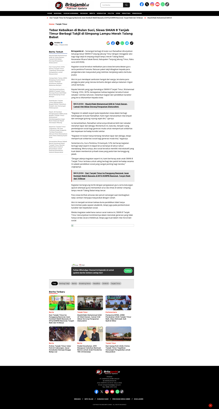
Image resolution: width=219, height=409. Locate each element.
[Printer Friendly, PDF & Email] (78, 265)
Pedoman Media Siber (121, 399)
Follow (128, 271)
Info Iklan (89, 399)
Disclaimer (138, 399)
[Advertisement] (184, 56)
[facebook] (142, 6)
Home (49, 13)
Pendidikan (137, 13)
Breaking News (84, 283)
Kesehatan (101, 13)
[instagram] (152, 6)
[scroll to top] (210, 405)
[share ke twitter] (118, 44)
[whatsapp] (163, 6)
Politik (111, 13)
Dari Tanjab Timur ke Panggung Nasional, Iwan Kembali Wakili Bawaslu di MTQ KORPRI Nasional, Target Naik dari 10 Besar (96, 18)
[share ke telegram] (127, 44)
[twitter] (147, 6)
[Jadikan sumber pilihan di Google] (108, 44)
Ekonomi (84, 13)
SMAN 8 (105, 283)
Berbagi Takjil (64, 283)
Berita (92, 13)
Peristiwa (126, 13)
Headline (96, 283)
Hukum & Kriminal (71, 13)
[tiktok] (167, 6)
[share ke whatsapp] (122, 44)
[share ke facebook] (113, 44)
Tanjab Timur (61, 24)
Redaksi (57, 42)
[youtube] (157, 6)
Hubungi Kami (102, 399)
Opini (118, 13)
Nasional (58, 13)
